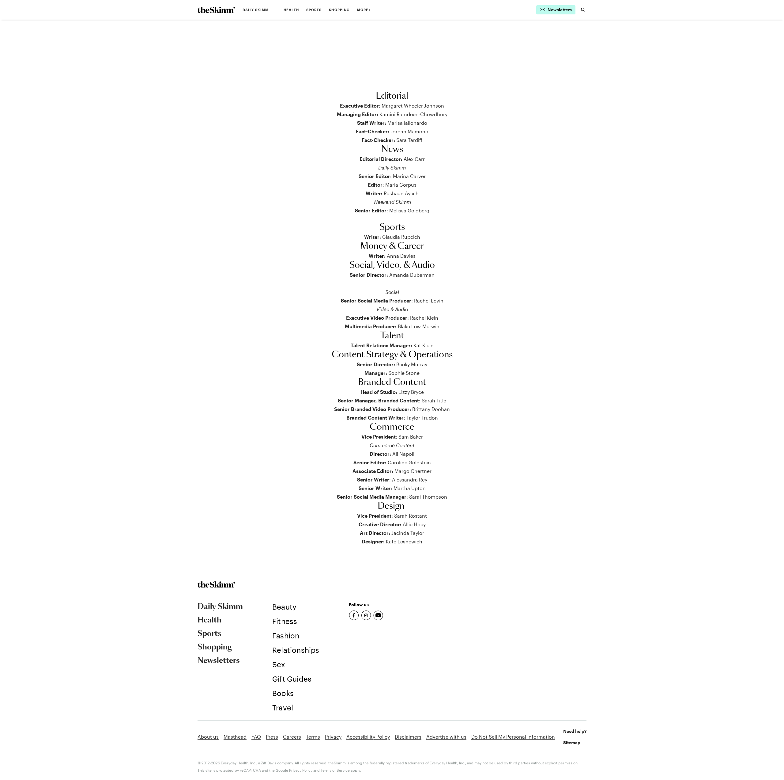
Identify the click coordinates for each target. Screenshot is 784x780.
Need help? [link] (574, 731)
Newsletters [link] (219, 660)
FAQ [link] (256, 737)
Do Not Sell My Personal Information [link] (513, 737)
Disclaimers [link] (408, 737)
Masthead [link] (235, 737)
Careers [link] (292, 737)
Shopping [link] (339, 10)
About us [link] (208, 737)
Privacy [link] (333, 737)
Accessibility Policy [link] (368, 737)
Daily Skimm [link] (256, 10)
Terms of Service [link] (335, 770)
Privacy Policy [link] (300, 770)
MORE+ (364, 10)
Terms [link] (313, 737)
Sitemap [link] (571, 742)
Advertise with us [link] (446, 737)
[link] (216, 10)
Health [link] (291, 10)
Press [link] (272, 737)
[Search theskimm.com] (582, 9)
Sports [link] (314, 10)
